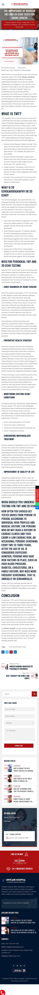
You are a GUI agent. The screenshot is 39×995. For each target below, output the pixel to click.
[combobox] (19, 723)
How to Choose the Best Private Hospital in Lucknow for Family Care (23, 769)
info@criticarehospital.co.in (15, 947)
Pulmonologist (26, 70)
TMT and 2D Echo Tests (17, 647)
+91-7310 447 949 (19, 863)
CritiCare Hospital (9, 68)
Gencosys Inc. (24, 981)
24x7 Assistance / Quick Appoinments (17, 828)
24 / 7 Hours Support (13, 834)
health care (5, 70)
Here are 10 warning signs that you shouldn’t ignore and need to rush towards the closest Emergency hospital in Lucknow (24, 790)
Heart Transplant (15, 70)
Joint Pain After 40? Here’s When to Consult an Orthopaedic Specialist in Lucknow (22, 780)
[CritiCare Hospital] (19, 4)
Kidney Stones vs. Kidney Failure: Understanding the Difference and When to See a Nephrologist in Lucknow (23, 800)
